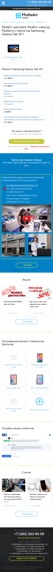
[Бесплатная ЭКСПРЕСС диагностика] (13, 292)
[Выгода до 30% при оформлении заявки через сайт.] (39, 292)
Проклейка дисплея (12, 109)
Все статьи (28, 514)
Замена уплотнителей (13, 101)
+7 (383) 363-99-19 (14, 192)
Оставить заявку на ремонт (26, 141)
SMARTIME (16, 569)
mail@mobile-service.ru (27, 195)
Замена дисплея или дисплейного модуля (22, 75)
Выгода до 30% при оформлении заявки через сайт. (38, 304)
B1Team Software (29, 569)
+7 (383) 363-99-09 (38, 2)
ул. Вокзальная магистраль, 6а (22, 185)
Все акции (28, 321)
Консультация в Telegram (18, 198)
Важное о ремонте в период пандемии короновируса (38, 496)
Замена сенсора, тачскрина (16, 83)
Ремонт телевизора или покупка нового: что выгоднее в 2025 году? (13, 498)
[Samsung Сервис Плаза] (26, 218)
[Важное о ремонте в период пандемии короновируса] (39, 485)
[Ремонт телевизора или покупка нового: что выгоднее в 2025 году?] (13, 485)
